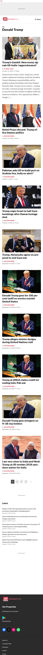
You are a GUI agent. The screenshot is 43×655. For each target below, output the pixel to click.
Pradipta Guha (8, 69)
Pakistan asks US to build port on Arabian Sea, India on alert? (20, 172)
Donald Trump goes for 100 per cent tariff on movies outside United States (20, 298)
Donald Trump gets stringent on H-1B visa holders (20, 422)
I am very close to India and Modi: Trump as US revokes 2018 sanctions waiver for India (21, 464)
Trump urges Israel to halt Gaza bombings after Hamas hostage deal (20, 213)
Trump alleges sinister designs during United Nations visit (19, 341)
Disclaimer (5, 647)
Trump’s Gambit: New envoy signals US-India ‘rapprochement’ (20, 64)
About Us (5, 640)
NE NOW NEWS (9, 136)
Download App (6, 621)
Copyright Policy (7, 643)
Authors (4, 650)
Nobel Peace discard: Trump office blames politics (20, 131)
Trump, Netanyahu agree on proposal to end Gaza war (20, 256)
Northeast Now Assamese (10, 611)
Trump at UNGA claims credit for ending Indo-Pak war (20, 381)
